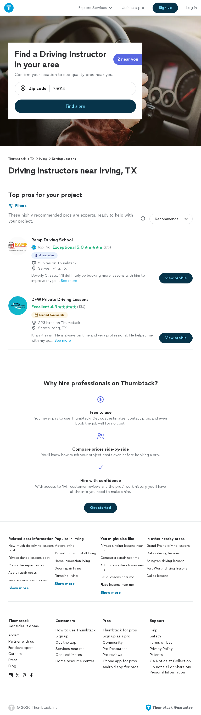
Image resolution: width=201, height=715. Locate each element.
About (13, 635)
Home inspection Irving (72, 561)
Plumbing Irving (66, 576)
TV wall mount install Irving (75, 553)
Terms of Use (161, 642)
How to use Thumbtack (75, 630)
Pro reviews (112, 655)
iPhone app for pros (120, 661)
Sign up (62, 636)
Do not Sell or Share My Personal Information (170, 670)
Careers (15, 654)
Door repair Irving (67, 568)
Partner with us (21, 641)
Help (154, 630)
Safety (155, 636)
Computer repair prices (26, 565)
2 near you (128, 59)
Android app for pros (120, 667)
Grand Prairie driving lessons (168, 546)
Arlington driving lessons (165, 561)
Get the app (65, 642)
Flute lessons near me (117, 584)
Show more (18, 588)
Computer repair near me (119, 558)
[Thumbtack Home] (9, 7)
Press (13, 660)
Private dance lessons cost (29, 558)
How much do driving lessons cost (31, 548)
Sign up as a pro (116, 636)
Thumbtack (17, 159)
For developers (21, 648)
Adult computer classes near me (122, 567)
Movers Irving (64, 546)
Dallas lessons (157, 576)
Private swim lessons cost (28, 580)
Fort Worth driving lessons (167, 568)
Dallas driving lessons (163, 553)
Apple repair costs (22, 572)
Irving (43, 159)
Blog (12, 666)
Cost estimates (68, 655)
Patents (156, 655)
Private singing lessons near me (121, 548)
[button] (41, 247)
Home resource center (74, 661)
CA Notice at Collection (170, 661)
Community (112, 642)
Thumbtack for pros (120, 630)
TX (32, 159)
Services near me (70, 649)
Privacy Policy (161, 649)
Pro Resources (115, 649)
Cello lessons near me (117, 577)
